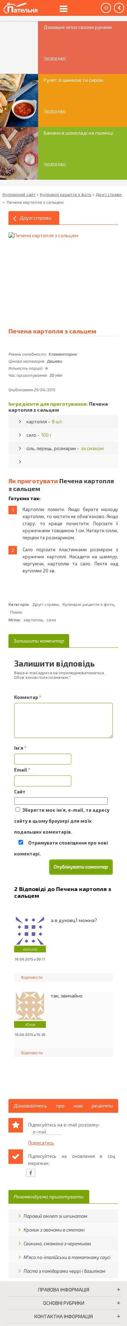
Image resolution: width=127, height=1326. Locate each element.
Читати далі (55, 58)
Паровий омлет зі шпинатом (55, 1216)
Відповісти (32, 977)
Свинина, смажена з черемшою (57, 1243)
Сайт (19, 791)
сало (51, 619)
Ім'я (20, 748)
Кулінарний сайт (19, 194)
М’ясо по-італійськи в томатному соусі (67, 1257)
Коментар (27, 697)
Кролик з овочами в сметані (54, 1230)
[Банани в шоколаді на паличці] (19, 153)
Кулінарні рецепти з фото (65, 194)
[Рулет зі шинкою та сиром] (19, 100)
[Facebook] (30, 1173)
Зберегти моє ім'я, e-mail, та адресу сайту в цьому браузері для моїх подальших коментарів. (61, 821)
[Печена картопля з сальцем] (52, 276)
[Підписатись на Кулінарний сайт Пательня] (106, 8)
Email (22, 770)
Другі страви (109, 194)
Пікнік (16, 611)
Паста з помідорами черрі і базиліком (64, 1271)
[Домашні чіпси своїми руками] (19, 47)
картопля (33, 619)
